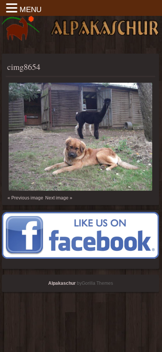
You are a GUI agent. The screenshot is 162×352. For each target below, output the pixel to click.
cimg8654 (23, 66)
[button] (13, 8)
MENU (30, 9)
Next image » (58, 198)
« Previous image (25, 198)
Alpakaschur (62, 283)
